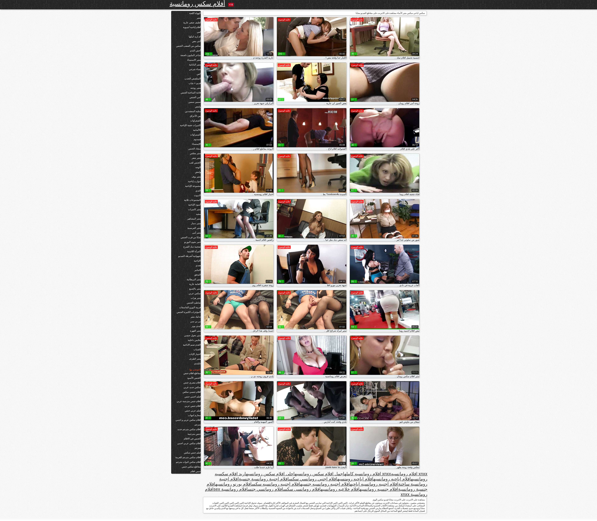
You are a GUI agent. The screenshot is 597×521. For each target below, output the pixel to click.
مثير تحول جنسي (192, 335)
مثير (199, 18)
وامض (198, 106)
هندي (198, 265)
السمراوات (195, 134)
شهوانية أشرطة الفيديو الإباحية (189, 258)
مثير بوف (196, 176)
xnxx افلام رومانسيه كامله (367, 473)
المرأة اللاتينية (194, 251)
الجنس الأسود (194, 378)
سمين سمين (194, 102)
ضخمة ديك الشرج (192, 246)
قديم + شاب (195, 83)
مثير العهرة (195, 330)
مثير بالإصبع (195, 288)
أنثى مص (196, 41)
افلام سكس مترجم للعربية (188, 457)
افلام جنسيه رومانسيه (379, 489)
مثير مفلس (195, 153)
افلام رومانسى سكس (302, 489)
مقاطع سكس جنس (191, 466)
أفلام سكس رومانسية (197, 3)
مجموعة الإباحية (193, 186)
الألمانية (197, 130)
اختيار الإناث (195, 354)
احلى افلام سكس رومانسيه (270, 473)
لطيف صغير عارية (192, 22)
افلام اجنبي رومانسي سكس (313, 478)
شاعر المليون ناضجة (190, 55)
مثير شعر (196, 158)
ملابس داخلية (194, 340)
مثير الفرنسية (194, 228)
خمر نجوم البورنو (192, 242)
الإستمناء (196, 144)
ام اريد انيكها (195, 36)
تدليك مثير (196, 316)
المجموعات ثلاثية (192, 200)
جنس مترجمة (194, 434)
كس (199, 74)
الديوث (197, 195)
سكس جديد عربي (192, 387)
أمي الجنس (195, 97)
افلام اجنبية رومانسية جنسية (264, 478)
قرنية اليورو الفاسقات (190, 307)
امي (199, 32)
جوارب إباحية (194, 181)
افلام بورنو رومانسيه (233, 484)
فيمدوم (197, 139)
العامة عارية (195, 284)
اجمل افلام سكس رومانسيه (319, 473)
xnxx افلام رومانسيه (409, 473)
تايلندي (197, 363)
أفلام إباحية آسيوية (192, 27)
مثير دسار (196, 223)
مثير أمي (196, 232)
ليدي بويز (196, 326)
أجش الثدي (195, 50)
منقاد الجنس (194, 148)
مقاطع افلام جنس (192, 373)
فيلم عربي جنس (193, 410)
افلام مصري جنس (192, 382)
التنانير (197, 270)
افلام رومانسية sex (230, 489)
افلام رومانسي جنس (265, 489)
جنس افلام (195, 471)
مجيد (198, 214)
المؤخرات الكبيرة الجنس (189, 312)
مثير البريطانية (194, 279)
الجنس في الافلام (192, 438)
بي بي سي (195, 321)
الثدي (198, 190)
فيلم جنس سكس (192, 452)
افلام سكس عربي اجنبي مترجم (189, 445)
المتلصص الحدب (193, 78)
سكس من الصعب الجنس (188, 46)
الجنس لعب (195, 162)
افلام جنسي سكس (192, 392)
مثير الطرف (195, 358)
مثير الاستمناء (194, 60)
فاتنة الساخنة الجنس (191, 92)
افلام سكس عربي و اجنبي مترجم (188, 422)
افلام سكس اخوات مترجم (188, 462)
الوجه (198, 167)
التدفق (197, 274)
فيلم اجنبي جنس (193, 396)
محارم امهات (194, 415)
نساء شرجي (195, 69)
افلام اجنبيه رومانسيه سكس (276, 484)
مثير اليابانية (195, 64)
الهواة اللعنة (195, 13)
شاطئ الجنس (194, 302)
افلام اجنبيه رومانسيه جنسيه (325, 484)
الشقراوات (195, 120)
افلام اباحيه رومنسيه (355, 478)
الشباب (197, 349)
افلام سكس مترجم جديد (189, 429)
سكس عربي (195, 293)
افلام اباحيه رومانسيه (392, 478)
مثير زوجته (195, 88)
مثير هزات (196, 298)
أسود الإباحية (194, 204)
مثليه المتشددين (193, 111)
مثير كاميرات (194, 209)
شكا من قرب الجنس (191, 237)
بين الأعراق (195, 116)
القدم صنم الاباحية (192, 344)
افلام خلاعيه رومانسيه (340, 489)
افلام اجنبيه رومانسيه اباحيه (374, 484)
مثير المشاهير (194, 218)
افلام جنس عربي (193, 406)
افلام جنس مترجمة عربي (189, 401)
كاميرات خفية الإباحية (190, 125)
